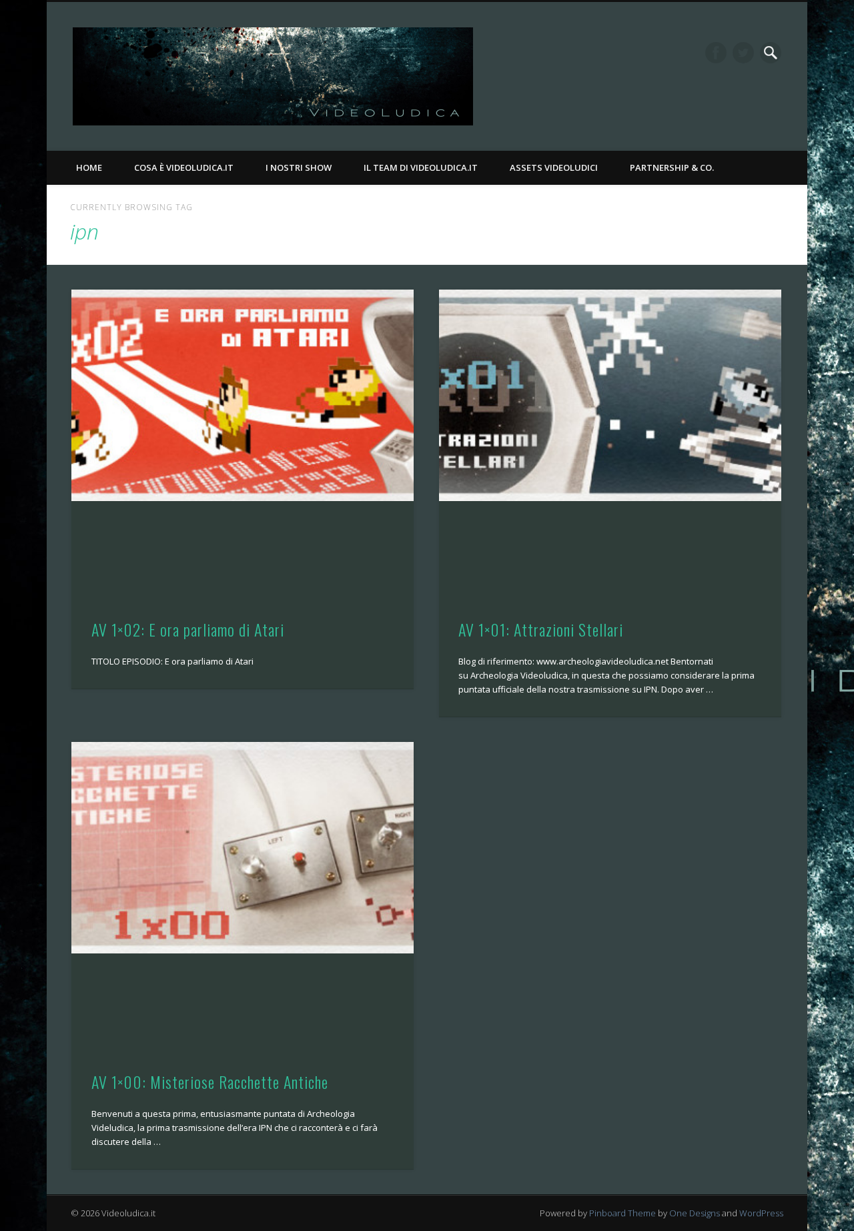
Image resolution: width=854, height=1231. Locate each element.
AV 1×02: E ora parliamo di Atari (187, 629)
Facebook (716, 52)
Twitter (743, 52)
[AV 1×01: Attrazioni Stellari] (610, 395)
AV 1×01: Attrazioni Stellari (540, 629)
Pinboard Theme (622, 1213)
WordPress (761, 1213)
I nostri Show (299, 167)
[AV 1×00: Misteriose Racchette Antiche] (242, 847)
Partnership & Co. (672, 167)
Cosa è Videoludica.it (184, 167)
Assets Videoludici (554, 167)
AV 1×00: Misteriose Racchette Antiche (209, 1082)
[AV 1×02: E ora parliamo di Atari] (242, 395)
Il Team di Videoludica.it (421, 167)
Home (89, 167)
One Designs (694, 1213)
